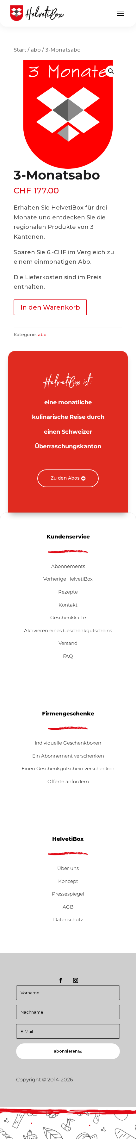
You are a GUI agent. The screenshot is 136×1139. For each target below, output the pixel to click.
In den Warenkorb (50, 307)
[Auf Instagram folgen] (76, 980)
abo (36, 50)
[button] (111, 71)
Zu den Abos (65, 478)
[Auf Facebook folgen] (61, 980)
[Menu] (120, 13)
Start (20, 50)
